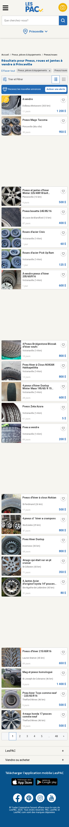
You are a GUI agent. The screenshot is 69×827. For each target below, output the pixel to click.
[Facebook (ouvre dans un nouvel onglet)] (17, 801)
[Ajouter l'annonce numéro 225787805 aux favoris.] (62, 345)
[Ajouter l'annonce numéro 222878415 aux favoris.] (62, 428)
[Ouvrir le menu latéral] (5, 8)
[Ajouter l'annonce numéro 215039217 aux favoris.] (62, 519)
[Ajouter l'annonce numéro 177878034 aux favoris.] (62, 407)
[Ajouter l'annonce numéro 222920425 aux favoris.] (62, 212)
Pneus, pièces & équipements (26, 55)
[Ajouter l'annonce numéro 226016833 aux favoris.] (62, 274)
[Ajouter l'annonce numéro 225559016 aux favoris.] (62, 498)
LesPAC (34, 751)
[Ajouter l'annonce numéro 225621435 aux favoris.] (62, 100)
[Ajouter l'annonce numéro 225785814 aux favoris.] (62, 715)
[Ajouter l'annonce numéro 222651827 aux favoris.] (62, 694)
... (49, 736)
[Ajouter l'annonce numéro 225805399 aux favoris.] (62, 673)
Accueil (5, 55)
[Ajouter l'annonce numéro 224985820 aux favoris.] (62, 386)
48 (56, 736)
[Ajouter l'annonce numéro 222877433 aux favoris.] (62, 652)
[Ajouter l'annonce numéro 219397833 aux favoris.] (62, 191)
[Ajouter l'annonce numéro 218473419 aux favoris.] (62, 121)
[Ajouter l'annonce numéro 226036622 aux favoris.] (62, 254)
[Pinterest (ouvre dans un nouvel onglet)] (28, 801)
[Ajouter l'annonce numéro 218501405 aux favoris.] (62, 582)
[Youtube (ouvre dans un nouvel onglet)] (51, 801)
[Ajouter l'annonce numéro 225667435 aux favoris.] (62, 366)
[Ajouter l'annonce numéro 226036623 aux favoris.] (62, 233)
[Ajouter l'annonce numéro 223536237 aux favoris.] (62, 561)
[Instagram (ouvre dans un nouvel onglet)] (40, 801)
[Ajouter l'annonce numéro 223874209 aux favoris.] (62, 540)
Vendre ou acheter (34, 760)
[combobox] (30, 20)
